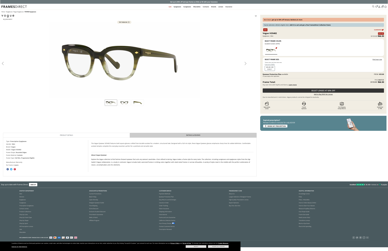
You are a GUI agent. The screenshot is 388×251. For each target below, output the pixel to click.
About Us (232, 194)
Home (3, 12)
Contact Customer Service (167, 226)
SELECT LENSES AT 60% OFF (323, 90)
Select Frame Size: (272, 59)
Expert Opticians (234, 203)
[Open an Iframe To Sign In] (379, 7)
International (163, 214)
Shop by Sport (23, 223)
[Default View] (111, 103)
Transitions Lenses (304, 220)
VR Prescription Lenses (26, 226)
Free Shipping (93, 206)
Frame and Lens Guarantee (167, 217)
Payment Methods (164, 194)
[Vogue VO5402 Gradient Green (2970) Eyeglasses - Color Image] (271, 51)
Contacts (206, 7)
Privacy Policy (175, 243)
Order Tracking (163, 206)
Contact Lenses (24, 209)
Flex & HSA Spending (305, 226)
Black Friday (92, 197)
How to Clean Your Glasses (307, 206)
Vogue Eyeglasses (19, 12)
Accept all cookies (218, 246)
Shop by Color (23, 214)
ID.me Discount (93, 209)
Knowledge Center (304, 194)
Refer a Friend (93, 217)
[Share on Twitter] (11, 169)
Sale (170, 7)
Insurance (228, 7)
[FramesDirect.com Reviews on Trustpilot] (306, 185)
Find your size (377, 59)
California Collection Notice (167, 220)
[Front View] (124, 103)
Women (21, 197)
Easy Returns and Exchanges (167, 200)
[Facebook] (353, 237)
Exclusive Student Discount (97, 211)
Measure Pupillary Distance (307, 209)
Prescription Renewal (165, 229)
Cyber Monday (93, 200)
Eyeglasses (177, 7)
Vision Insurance (164, 209)
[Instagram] (364, 237)
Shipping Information (165, 211)
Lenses (220, 7)
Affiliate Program (94, 220)
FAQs (300, 197)
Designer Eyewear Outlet (96, 203)
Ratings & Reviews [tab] (193, 135)
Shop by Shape (23, 220)
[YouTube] (367, 237)
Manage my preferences (19, 246)
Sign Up (33, 185)
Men (20, 194)
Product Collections (25, 211)
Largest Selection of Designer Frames (240, 197)
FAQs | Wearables (304, 200)
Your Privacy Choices (165, 223)
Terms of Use (187, 243)
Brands (213, 7)
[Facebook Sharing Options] (8, 169)
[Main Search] (373, 6)
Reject (196, 246)
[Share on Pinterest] (15, 169)
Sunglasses (187, 7)
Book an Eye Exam (304, 223)
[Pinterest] (360, 237)
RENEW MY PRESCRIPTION (276, 126)
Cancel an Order (164, 203)
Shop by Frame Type (25, 217)
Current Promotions (95, 194)
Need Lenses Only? (304, 217)
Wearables (196, 7)
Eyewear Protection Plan (272, 74)
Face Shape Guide (304, 211)
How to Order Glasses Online (307, 203)
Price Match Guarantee (96, 214)
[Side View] (137, 103)
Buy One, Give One (234, 206)
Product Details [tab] (66, 135)
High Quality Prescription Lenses (238, 200)
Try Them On (123, 22)
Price (379, 80)
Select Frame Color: (273, 41)
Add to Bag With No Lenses (323, 94)
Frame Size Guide (304, 214)
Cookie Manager (223, 243)
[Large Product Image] (124, 60)
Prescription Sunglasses (26, 206)
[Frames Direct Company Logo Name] (14, 6)
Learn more (293, 85)
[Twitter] (357, 237)
